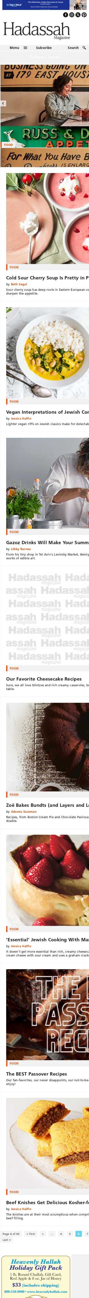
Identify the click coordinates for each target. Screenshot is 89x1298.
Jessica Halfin (21, 422)
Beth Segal (19, 288)
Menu (14, 52)
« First (31, 1238)
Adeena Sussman (24, 816)
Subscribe (44, 52)
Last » (7, 1244)
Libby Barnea (21, 553)
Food (14, 271)
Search (73, 52)
